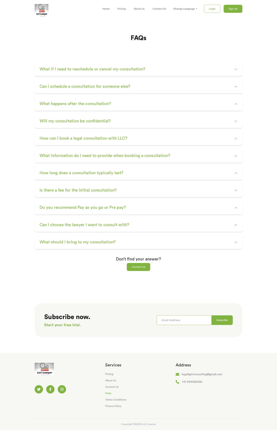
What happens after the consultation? (75, 104)
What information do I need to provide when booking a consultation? (105, 156)
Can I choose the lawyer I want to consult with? (84, 225)
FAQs (108, 393)
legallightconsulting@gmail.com (202, 374)
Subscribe (222, 320)
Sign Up (233, 9)
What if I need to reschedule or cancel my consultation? (92, 69)
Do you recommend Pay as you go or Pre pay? (83, 207)
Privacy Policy (113, 406)
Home (105, 9)
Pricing (122, 9)
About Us (139, 9)
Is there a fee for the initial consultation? (78, 190)
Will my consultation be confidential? (75, 121)
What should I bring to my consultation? (78, 242)
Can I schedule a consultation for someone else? (85, 86)
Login (212, 9)
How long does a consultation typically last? (81, 173)
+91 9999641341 (192, 381)
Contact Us (159, 9)
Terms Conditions (115, 399)
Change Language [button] (184, 9)
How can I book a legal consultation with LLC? (83, 138)
